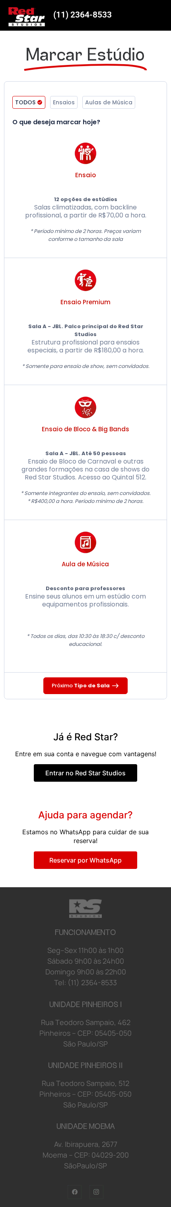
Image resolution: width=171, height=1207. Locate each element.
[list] (85, 397)
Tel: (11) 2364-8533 (85, 982)
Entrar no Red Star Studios (85, 773)
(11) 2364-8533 (82, 15)
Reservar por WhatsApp (85, 860)
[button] (28, 102)
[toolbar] (85, 104)
